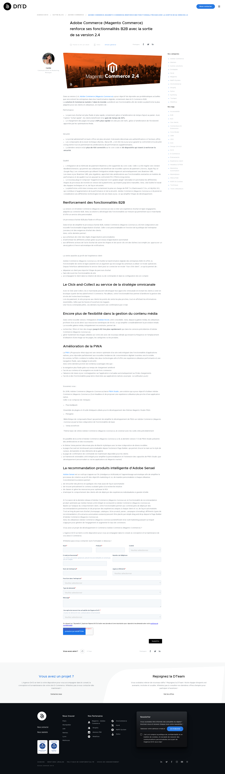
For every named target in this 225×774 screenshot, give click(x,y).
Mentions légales (55, 762)
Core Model (174, 132)
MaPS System (175, 80)
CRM (172, 136)
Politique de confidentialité (80, 762)
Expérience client (176, 161)
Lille (64, 729)
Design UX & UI (175, 146)
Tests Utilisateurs (176, 189)
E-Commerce (175, 154)
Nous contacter (205, 6)
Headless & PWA (176, 164)
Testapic (173, 98)
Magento (173, 77)
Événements (174, 157)
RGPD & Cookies (176, 181)
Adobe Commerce (177, 59)
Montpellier (67, 725)
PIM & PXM (174, 178)
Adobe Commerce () (96, 96)
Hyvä (172, 73)
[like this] (82, 651)
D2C (171, 143)
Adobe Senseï (68, 474)
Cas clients (174, 122)
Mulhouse (66, 740)
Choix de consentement (108, 762)
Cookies (41, 762)
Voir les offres (169, 694)
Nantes (65, 733)
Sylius (172, 91)
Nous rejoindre (42, 732)
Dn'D (172, 150)
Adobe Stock (103, 320)
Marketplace (174, 174)
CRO (172, 139)
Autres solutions (176, 66)
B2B (171, 115)
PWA (67, 353)
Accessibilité (175, 111)
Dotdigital (174, 69)
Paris (64, 721)
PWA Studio (114, 391)
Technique (174, 185)
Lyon (64, 736)
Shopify (173, 87)
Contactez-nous (56, 694)
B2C (171, 119)
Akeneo (173, 62)
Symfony (173, 95)
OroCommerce (175, 84)
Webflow (173, 102)
